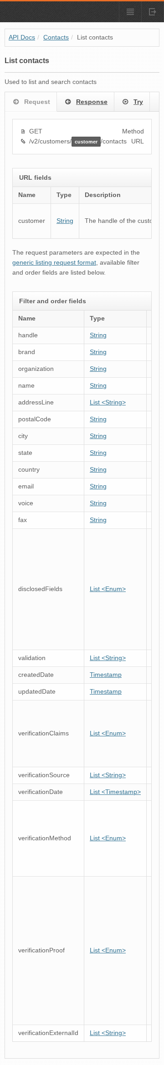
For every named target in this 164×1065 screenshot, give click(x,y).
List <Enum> (108, 589)
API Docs (22, 37)
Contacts (56, 37)
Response (92, 101)
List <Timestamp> (115, 792)
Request (37, 101)
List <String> (108, 402)
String (64, 220)
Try (138, 101)
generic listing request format (54, 262)
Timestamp (106, 674)
